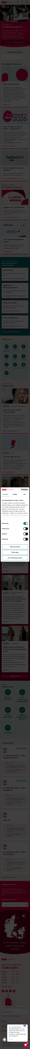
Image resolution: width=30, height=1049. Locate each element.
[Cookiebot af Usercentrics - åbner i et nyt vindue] (21, 490)
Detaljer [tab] (15, 494)
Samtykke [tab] (5, 494)
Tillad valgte (15, 552)
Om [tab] (25, 494)
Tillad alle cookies (15, 546)
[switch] (25, 528)
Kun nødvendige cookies (15, 558)
